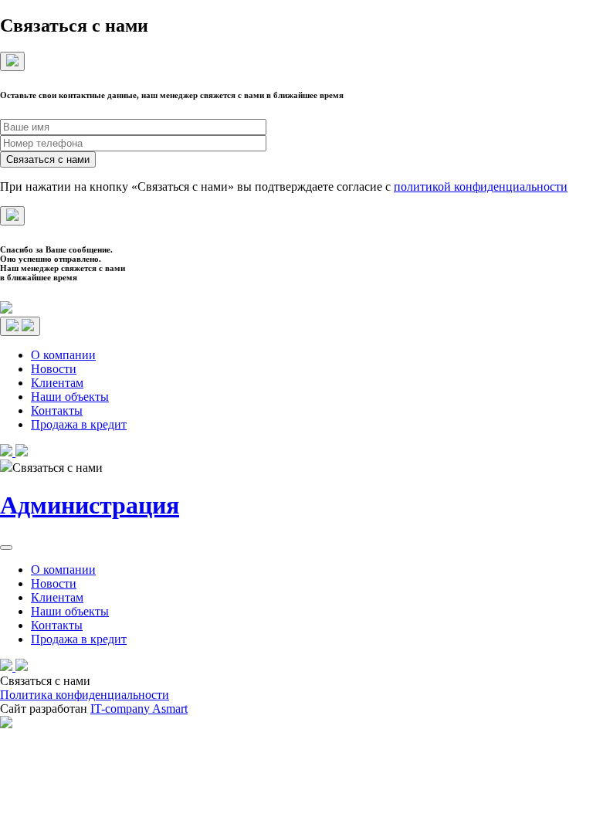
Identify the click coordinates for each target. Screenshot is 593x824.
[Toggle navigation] (20, 326)
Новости (53, 368)
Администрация (89, 505)
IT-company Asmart (139, 708)
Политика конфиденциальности (84, 694)
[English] (586, 450)
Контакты (57, 410)
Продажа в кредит (79, 424)
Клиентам (57, 382)
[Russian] (571, 450)
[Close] (12, 61)
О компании (63, 354)
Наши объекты (70, 396)
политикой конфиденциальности (481, 186)
